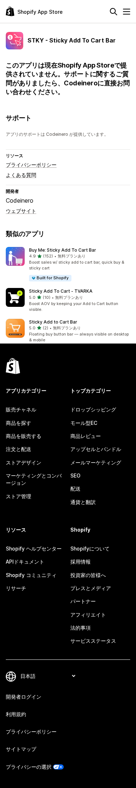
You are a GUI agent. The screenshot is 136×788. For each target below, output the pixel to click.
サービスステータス (93, 641)
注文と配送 (18, 449)
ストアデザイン (23, 462)
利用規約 (16, 714)
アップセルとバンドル (95, 449)
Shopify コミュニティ (31, 575)
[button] (68, 264)
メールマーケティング (95, 462)
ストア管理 (18, 496)
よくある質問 (21, 175)
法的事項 (80, 628)
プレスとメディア (90, 588)
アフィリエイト (88, 615)
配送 (75, 489)
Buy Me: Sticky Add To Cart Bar (62, 250)
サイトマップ (21, 749)
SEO (75, 475)
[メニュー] (126, 11)
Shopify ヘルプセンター (34, 548)
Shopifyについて (90, 548)
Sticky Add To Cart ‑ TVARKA (60, 291)
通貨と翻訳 (83, 502)
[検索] (113, 11)
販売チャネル (21, 409)
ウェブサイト (21, 211)
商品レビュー (85, 436)
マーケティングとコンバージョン (34, 479)
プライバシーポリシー (31, 165)
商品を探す (18, 423)
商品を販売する (23, 436)
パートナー (83, 601)
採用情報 (80, 561)
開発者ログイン (23, 697)
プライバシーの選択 (28, 767)
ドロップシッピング (93, 409)
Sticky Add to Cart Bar (53, 322)
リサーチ (16, 588)
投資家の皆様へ (88, 575)
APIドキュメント (25, 561)
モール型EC (83, 423)
